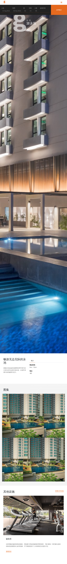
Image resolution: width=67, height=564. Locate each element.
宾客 (30, 8)
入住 (2, 8)
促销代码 (43, 8)
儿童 (35, 8)
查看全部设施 (59, 491)
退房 (13, 8)
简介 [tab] (32, 360)
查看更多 (9, 551)
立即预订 (59, 10)
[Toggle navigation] (61, 2)
